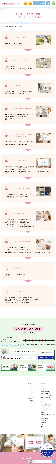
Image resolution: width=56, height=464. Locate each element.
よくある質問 (43, 420)
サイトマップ (43, 426)
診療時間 (32, 394)
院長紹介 (31, 398)
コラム (42, 424)
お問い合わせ (43, 422)
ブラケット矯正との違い (46, 404)
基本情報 (32, 392)
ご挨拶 (31, 400)
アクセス (32, 396)
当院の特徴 (43, 387)
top (53, 461)
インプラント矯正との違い (46, 409)
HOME (30, 387)
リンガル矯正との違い (45, 406)
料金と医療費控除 (44, 418)
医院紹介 (17, 337)
